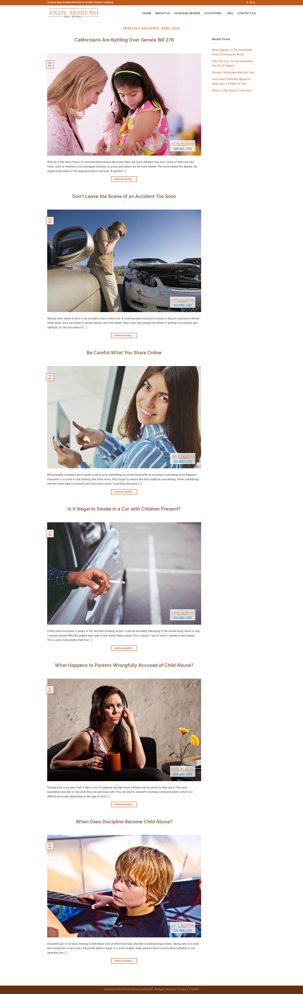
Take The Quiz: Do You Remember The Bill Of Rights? (232, 63)
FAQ (230, 13)
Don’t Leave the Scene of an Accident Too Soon (124, 196)
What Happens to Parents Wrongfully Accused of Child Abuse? (124, 665)
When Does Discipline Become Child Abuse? (124, 821)
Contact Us (246, 13)
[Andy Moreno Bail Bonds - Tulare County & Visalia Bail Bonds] (75, 13)
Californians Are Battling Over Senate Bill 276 (124, 40)
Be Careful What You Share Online (124, 352)
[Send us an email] (251, 2)
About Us (162, 13)
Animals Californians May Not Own (233, 72)
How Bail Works (187, 13)
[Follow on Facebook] (247, 2)
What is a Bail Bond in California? (232, 90)
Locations (212, 13)
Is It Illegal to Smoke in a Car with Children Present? (124, 509)
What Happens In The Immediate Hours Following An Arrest (232, 52)
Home (146, 13)
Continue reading (124, 179)
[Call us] (254, 2)
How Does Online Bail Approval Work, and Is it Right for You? (231, 81)
